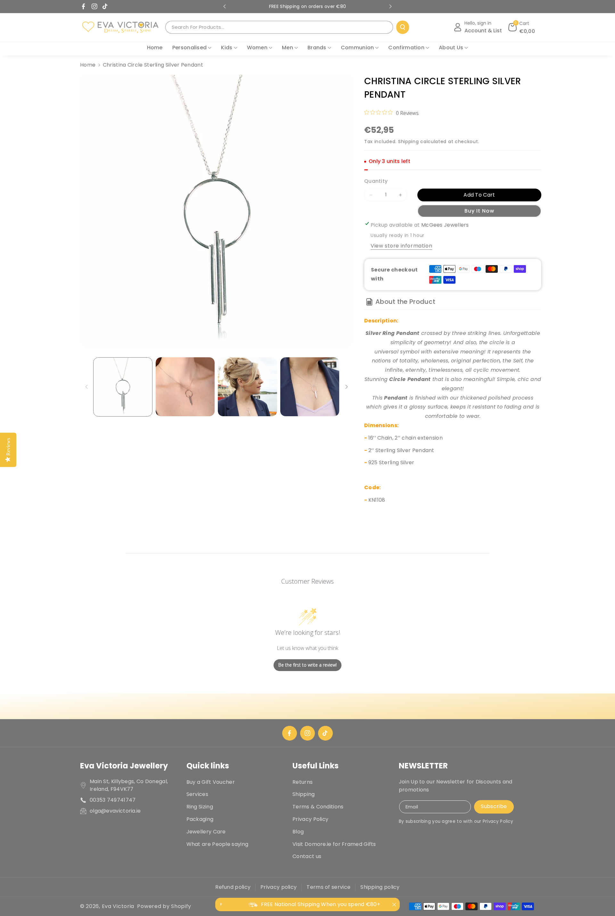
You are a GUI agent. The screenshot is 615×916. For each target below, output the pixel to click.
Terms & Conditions (317, 806)
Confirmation (406, 47)
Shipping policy (380, 887)
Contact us (306, 856)
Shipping (408, 141)
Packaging (200, 819)
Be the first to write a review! (307, 665)
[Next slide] (390, 6)
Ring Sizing (199, 806)
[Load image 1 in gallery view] (122, 387)
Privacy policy (278, 887)
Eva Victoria (118, 906)
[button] (521, 27)
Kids (226, 47)
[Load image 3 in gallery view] (247, 387)
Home (87, 65)
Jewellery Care (206, 831)
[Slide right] (346, 386)
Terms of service (328, 887)
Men (287, 47)
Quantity (376, 181)
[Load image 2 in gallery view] (185, 387)
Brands (317, 47)
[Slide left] (86, 386)
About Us (451, 47)
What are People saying (217, 844)
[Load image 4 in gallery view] (310, 387)
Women (257, 47)
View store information (401, 245)
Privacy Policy (310, 819)
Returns (302, 782)
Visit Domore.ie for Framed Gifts (334, 844)
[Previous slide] (224, 6)
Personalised (189, 47)
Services (197, 794)
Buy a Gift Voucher (210, 782)
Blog (298, 831)
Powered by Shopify (164, 906)
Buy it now (479, 211)
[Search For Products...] (402, 27)
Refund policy (232, 887)
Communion (357, 47)
